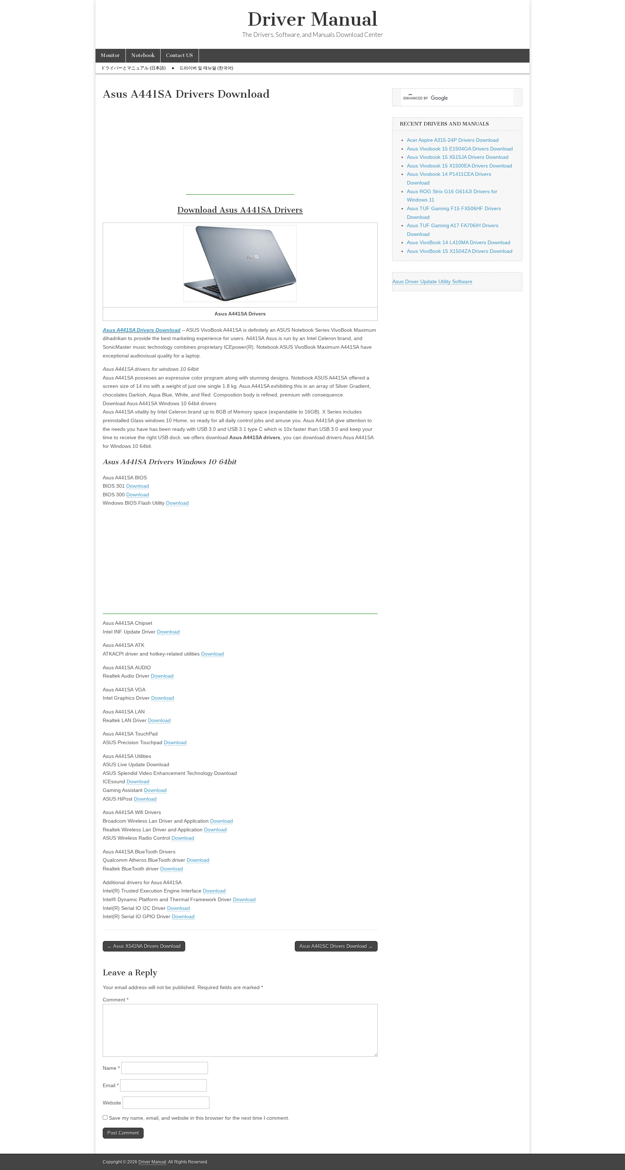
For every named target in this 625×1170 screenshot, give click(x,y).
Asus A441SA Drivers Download (141, 330)
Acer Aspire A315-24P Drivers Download (453, 140)
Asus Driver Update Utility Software (432, 281)
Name (111, 1068)
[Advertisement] (240, 149)
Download (137, 486)
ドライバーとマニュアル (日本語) (133, 68)
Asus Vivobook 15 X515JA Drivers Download (458, 157)
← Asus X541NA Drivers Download (143, 946)
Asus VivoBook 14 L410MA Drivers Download (458, 242)
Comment (115, 999)
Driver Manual (313, 19)
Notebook (143, 55)
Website (112, 1103)
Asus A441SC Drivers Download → (336, 946)
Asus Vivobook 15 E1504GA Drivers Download (460, 149)
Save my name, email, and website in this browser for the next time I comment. (199, 1118)
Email (111, 1085)
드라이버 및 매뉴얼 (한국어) (206, 68)
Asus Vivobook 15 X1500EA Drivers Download (459, 166)
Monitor (110, 55)
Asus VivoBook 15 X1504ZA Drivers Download (460, 251)
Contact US (179, 55)
